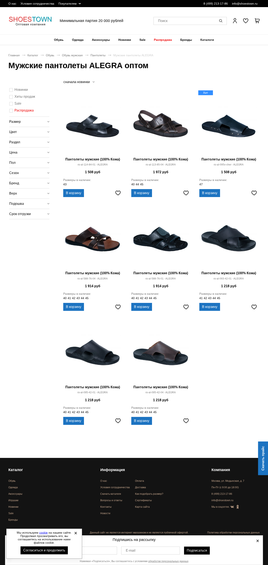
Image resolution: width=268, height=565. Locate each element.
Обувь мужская (72, 55)
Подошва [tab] (16, 203)
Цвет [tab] (13, 132)
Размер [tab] (15, 121)
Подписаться (197, 550)
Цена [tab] (13, 152)
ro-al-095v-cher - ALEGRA (229, 164)
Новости (105, 513)
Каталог (32, 55)
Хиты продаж (24, 96)
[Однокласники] (238, 507)
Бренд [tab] (14, 183)
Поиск (163, 21)
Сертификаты (143, 500)
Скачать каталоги (110, 493)
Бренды (186, 39)
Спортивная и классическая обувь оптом (30, 20)
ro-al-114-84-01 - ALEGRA (93, 164)
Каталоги (207, 39)
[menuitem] (59, 40)
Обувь (59, 39)
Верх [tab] (13, 193)
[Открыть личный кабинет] (235, 20)
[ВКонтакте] (232, 507)
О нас (12, 3)
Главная (14, 55)
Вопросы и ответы (111, 500)
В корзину (73, 193)
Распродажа (163, 39)
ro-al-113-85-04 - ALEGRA (161, 164)
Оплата (139, 480)
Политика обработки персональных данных (233, 532)
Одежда (78, 39)
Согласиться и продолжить (44, 550)
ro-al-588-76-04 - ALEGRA (92, 278)
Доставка (140, 487)
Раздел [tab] (14, 142)
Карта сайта (142, 506)
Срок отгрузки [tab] (20, 214)
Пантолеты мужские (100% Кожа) (92, 159)
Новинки (124, 39)
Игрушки (13, 500)
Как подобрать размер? (149, 493)
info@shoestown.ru (245, 3)
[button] (221, 21)
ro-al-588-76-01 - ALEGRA (161, 278)
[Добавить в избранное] (118, 193)
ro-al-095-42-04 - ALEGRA (161, 392)
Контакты (106, 506)
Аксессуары (101, 39)
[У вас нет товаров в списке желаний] (245, 20)
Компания (220, 470)
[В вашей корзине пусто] (257, 20)
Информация (112, 470)
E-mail (130, 550)
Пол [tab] (12, 162)
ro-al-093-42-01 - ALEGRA (229, 278)
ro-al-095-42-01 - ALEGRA (92, 392)
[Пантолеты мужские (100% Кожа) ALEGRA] (92, 123)
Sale (142, 39)
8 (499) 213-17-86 (216, 3)
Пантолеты (98, 55)
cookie (43, 532)
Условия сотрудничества (37, 3)
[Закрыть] (75, 533)
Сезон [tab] (14, 173)
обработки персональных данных (168, 561)
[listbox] (79, 82)
